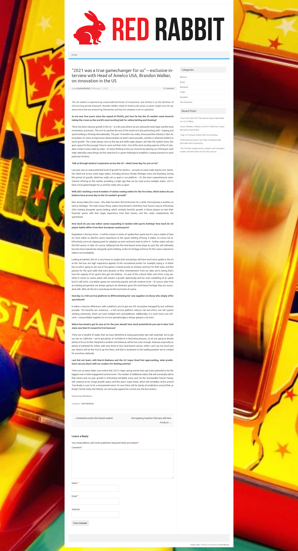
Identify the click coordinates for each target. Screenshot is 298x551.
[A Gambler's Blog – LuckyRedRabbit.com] (149, 46)
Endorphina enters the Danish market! (93, 418)
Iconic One (195, 545)
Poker (182, 92)
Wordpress (224, 545)
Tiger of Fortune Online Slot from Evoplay (199, 135)
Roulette (184, 97)
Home (74, 55)
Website (76, 509)
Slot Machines (87, 403)
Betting (183, 77)
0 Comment (168, 88)
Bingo (182, 82)
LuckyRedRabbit (82, 88)
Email (75, 496)
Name (75, 483)
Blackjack (184, 87)
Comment (77, 447)
